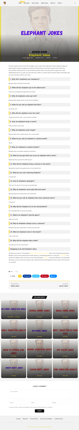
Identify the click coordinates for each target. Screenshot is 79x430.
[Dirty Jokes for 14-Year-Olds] (65, 329)
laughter (46, 257)
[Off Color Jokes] (65, 349)
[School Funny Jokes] (39, 309)
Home (20, 2)
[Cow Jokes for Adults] (65, 368)
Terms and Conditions (46, 418)
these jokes (63, 255)
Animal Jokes (44, 3)
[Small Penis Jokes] (65, 309)
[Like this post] (20, 276)
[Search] (75, 3)
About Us (52, 3)
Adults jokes (35, 3)
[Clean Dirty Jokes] (39, 368)
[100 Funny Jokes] (39, 329)
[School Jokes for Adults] (39, 349)
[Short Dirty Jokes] (13, 368)
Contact (60, 3)
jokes (16, 271)
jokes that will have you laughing (39, 253)
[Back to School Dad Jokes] (13, 349)
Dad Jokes (31, 57)
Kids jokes (26, 3)
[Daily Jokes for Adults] (13, 329)
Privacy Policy (34, 418)
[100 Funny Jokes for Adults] (13, 309)
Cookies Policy (59, 418)
